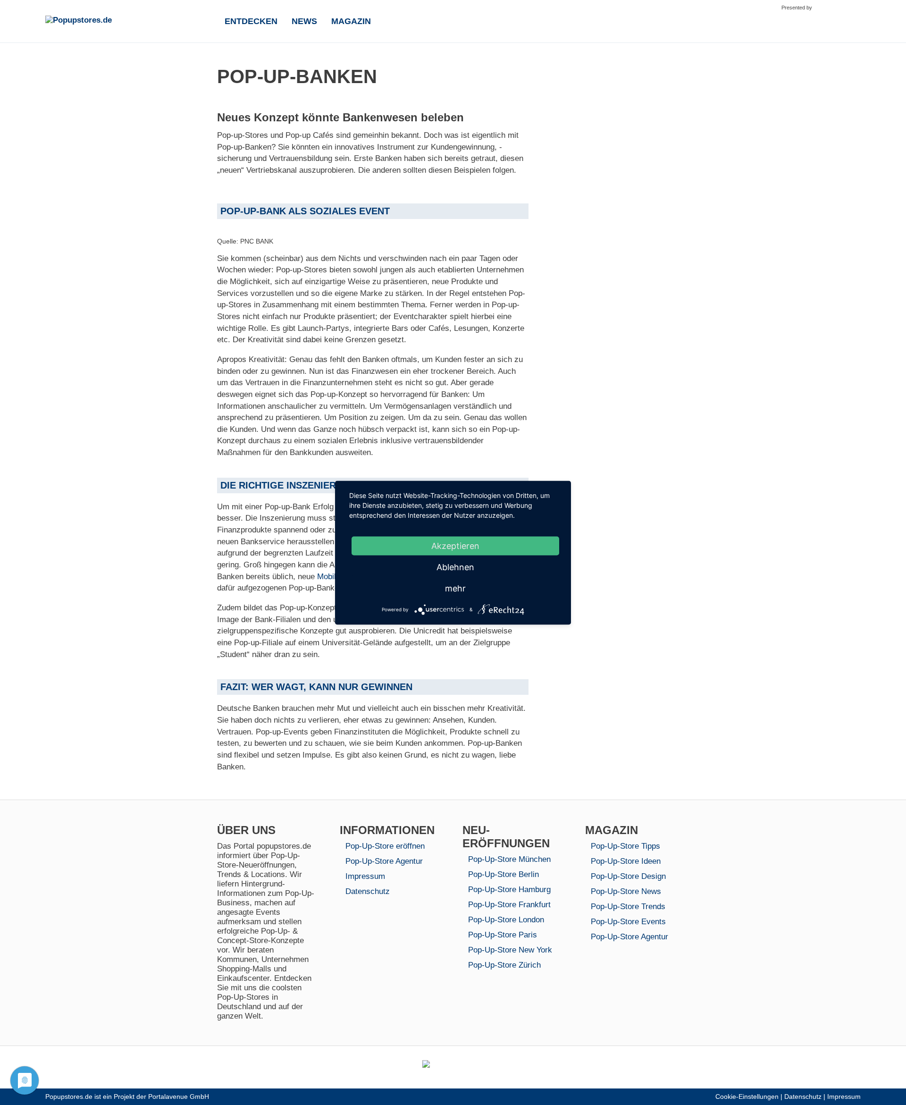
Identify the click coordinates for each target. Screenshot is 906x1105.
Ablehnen (455, 567)
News (304, 21)
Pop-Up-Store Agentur (384, 861)
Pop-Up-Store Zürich (504, 965)
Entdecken (251, 21)
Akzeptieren (455, 545)
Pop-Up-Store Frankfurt (509, 904)
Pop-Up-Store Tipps (625, 846)
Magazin (351, 21)
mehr (455, 588)
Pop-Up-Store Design (628, 876)
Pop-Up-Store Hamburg (509, 889)
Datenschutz (367, 891)
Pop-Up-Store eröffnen (385, 846)
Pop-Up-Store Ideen (626, 861)
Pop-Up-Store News (626, 891)
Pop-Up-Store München (509, 859)
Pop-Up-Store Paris (502, 934)
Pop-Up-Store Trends (628, 906)
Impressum (365, 876)
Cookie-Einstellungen (747, 1096)
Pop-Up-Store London (506, 919)
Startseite (206, 20)
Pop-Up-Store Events (628, 921)
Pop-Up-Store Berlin (503, 874)
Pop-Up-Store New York (510, 949)
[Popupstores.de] (104, 20)
